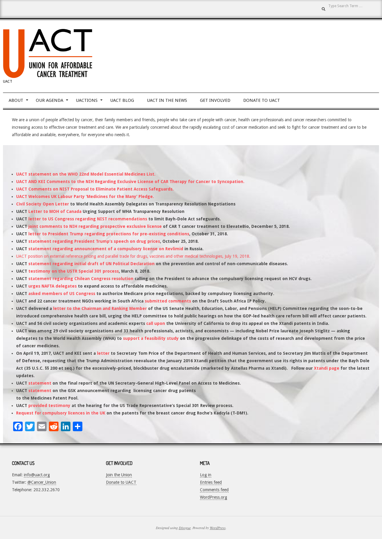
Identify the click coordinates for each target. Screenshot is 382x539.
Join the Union (119, 474)
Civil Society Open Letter (42, 204)
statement (39, 383)
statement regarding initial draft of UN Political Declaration (91, 263)
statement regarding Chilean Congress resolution (80, 278)
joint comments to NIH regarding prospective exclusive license (95, 226)
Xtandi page (326, 368)
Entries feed (211, 482)
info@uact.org (37, 474)
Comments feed (214, 489)
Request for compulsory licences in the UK (60, 413)
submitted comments (168, 301)
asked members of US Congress (61, 293)
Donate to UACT (121, 482)
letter (103, 353)
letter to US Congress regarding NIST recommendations (87, 218)
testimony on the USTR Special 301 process (73, 271)
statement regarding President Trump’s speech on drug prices (94, 241)
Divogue (185, 527)
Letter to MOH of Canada (54, 211)
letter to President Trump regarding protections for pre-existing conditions (108, 233)
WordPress (218, 527)
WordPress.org (213, 497)
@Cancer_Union (41, 482)
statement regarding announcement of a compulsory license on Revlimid (105, 248)
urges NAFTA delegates (52, 286)
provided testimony (49, 405)
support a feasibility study (151, 338)
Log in (205, 474)
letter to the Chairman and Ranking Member (100, 308)
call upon (155, 323)
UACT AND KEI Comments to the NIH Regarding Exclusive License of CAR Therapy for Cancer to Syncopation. (130, 181)
